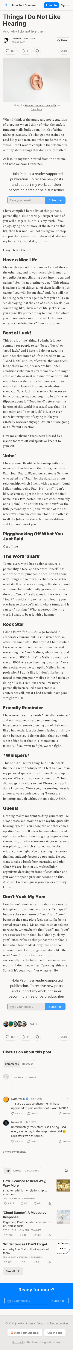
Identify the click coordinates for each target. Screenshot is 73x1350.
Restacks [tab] (27, 1064)
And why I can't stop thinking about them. (26, 1251)
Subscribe (51, 5)
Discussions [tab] (32, 1170)
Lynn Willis (18, 1098)
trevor (15, 1122)
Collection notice (57, 1323)
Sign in (65, 5)
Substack (18, 1342)
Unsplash (36, 109)
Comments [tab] (12, 1064)
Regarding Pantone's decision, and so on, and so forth (27, 1224)
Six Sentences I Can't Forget (25, 1244)
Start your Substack (26, 1332)
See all (10, 1271)
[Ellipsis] (68, 1098)
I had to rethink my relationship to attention (25, 1192)
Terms (41, 1323)
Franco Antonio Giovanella (40, 105)
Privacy (30, 1323)
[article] (36, 1192)
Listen (65, 40)
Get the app (55, 1332)
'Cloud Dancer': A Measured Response (25, 1215)
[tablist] (19, 1064)
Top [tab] (7, 1170)
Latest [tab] (17, 1170)
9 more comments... (15, 1151)
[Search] (66, 1170)
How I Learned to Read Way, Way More (24, 1183)
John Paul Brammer (23, 38)
